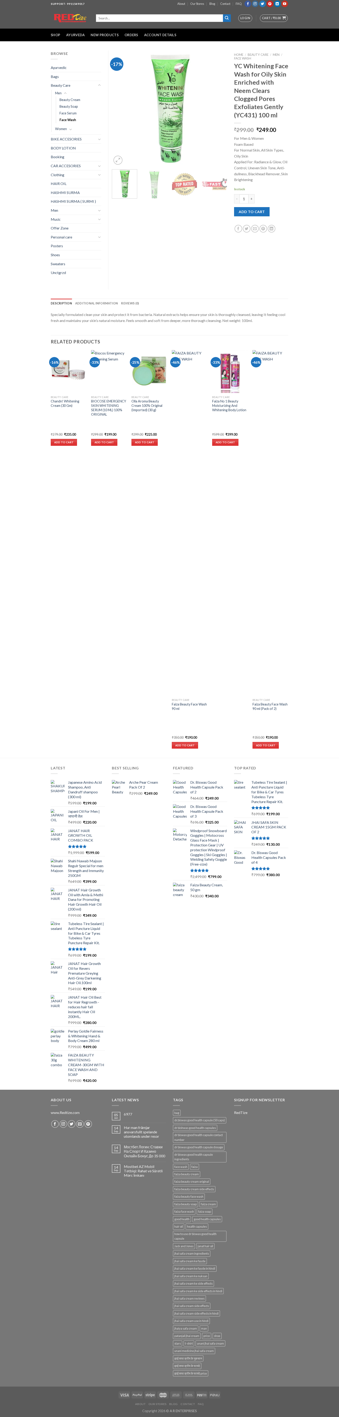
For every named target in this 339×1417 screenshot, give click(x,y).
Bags (55, 76)
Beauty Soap (68, 106)
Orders (131, 35)
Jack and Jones (183, 1246)
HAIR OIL (58, 183)
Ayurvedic (59, 67)
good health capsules (207, 1219)
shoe (217, 1336)
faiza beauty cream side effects (194, 1189)
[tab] (61, 303)
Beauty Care (258, 55)
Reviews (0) (130, 303)
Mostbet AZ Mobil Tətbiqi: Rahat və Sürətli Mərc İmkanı (143, 1170)
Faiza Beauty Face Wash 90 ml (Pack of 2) (270, 706)
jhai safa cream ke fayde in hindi (194, 1268)
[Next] (219, 108)
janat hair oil (205, 1246)
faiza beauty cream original (191, 1181)
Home (238, 55)
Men (276, 55)
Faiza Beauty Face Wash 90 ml (189, 706)
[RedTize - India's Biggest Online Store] (70, 18)
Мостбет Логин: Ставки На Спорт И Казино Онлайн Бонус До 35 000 (144, 1151)
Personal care (61, 237)
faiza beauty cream (186, 1174)
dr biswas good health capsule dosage (198, 1147)
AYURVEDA (75, 35)
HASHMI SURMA (65, 192)
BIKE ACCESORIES (66, 139)
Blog (212, 4)
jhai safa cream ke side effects (193, 1283)
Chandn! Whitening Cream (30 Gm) (65, 403)
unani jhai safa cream (210, 1343)
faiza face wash (184, 1211)
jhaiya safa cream (185, 1328)
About (181, 4)
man (204, 1328)
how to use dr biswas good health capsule (195, 1236)
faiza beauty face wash (188, 1196)
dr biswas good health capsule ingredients (193, 1157)
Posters (57, 246)
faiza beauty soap (185, 1204)
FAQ (239, 4)
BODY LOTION (63, 148)
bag (176, 1113)
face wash (180, 1167)
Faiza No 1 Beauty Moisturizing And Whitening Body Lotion (229, 405)
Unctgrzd (58, 272)
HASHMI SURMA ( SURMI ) (73, 201)
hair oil (178, 1226)
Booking (57, 157)
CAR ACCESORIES (66, 166)
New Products (104, 35)
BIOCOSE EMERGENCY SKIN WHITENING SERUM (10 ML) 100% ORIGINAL (108, 407)
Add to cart (252, 211)
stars (177, 1343)
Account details (160, 35)
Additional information (96, 303)
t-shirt (189, 1343)
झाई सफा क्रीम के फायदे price (190, 1373)
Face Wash (242, 58)
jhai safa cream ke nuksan (190, 1276)
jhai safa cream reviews (189, 1298)
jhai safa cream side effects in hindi (196, 1313)
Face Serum (68, 113)
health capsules (197, 1226)
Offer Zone (59, 228)
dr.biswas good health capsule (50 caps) (199, 1120)
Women (61, 129)
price (206, 1336)
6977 (128, 1114)
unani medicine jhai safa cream (194, 1351)
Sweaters (58, 264)
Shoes (55, 255)
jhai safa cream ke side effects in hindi (198, 1291)
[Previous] (120, 108)
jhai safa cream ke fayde (189, 1261)
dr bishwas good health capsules (195, 1128)
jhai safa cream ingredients (191, 1253)
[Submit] (227, 18)
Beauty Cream (69, 100)
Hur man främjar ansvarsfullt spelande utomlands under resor (141, 1131)
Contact (225, 4)
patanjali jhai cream (186, 1336)
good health (182, 1219)
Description (61, 303)
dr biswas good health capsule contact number (198, 1137)
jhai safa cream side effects (191, 1306)
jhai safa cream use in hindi (191, 1321)
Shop (55, 35)
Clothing (57, 175)
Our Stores (197, 4)
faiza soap (204, 1211)
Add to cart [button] (64, 442)
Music (56, 219)
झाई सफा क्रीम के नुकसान (188, 1358)
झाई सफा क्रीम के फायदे (187, 1366)
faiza (194, 1167)
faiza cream (208, 1204)
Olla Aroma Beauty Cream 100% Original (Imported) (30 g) (146, 405)
